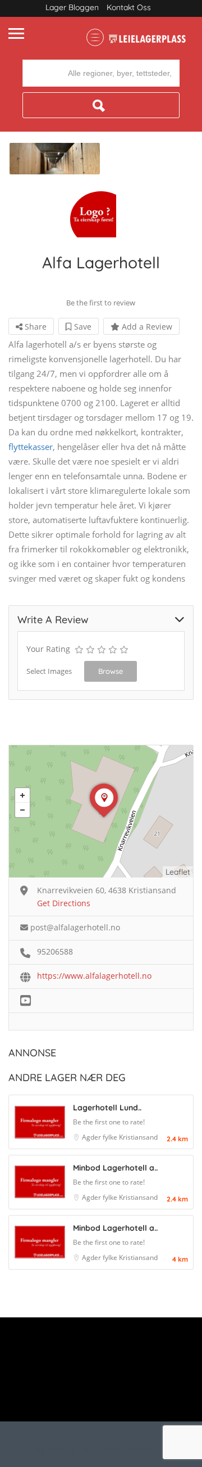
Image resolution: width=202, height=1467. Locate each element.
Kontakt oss (129, 7)
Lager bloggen (72, 7)
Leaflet (178, 872)
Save (81, 326)
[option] (55, 158)
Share (34, 326)
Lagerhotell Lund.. (107, 1107)
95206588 (55, 951)
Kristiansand (138, 1137)
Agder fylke (100, 1137)
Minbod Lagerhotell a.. (115, 1168)
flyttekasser (30, 446)
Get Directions (63, 903)
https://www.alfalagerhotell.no (94, 975)
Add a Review (146, 326)
